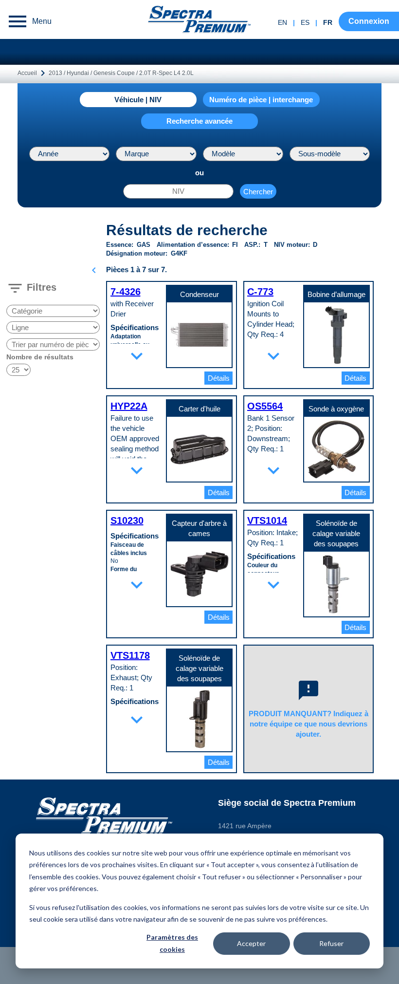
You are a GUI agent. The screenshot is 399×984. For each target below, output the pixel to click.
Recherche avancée (199, 121)
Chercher (258, 191)
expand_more (136, 356)
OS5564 (265, 406)
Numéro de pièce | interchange (261, 99)
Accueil (27, 73)
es (305, 22)
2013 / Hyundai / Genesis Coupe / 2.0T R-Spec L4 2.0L (121, 73)
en (282, 22)
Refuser (331, 943)
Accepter (251, 943)
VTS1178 (130, 655)
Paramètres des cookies (172, 943)
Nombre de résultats (39, 356)
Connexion (368, 21)
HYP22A (128, 406)
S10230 (127, 520)
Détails (219, 378)
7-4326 (125, 291)
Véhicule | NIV (138, 99)
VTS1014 (267, 520)
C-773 (260, 291)
